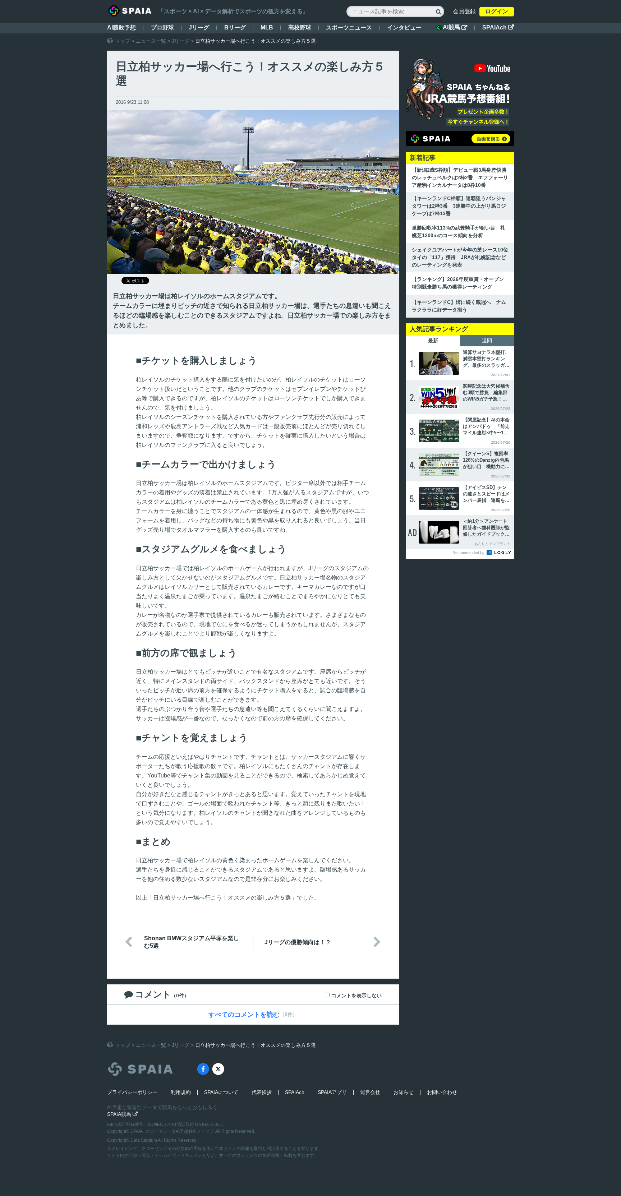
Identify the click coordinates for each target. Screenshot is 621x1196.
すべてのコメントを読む (244, 1014)
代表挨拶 (262, 1092)
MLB (267, 27)
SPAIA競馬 (122, 1114)
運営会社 (370, 1092)
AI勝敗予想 (121, 27)
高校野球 (299, 27)
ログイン (496, 11)
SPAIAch (498, 27)
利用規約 (181, 1092)
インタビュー (404, 27)
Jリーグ (199, 27)
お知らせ (404, 1092)
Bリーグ (235, 27)
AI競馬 (455, 27)
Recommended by (469, 552)
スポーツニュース (349, 27)
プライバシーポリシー (132, 1092)
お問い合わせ (442, 1092)
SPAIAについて (221, 1092)
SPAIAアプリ (332, 1092)
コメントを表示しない (356, 995)
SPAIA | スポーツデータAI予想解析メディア (172, 1131)
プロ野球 (162, 27)
